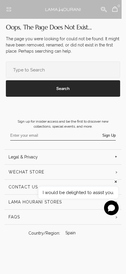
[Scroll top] (109, 255)
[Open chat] (111, 208)
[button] (8, 9)
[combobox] (61, 69)
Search (60, 88)
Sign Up (107, 135)
